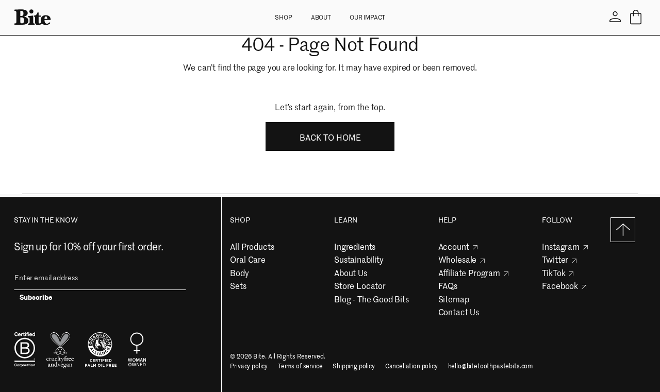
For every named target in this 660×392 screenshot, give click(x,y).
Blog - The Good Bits (371, 298)
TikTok (553, 272)
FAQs (447, 285)
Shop (283, 17)
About (321, 17)
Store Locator (360, 285)
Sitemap (453, 298)
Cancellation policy (411, 366)
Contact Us (458, 311)
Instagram (561, 246)
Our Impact (367, 17)
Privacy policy (249, 366)
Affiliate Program (469, 272)
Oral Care (248, 259)
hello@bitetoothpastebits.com (490, 366)
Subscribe (36, 299)
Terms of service (300, 366)
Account (453, 246)
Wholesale (457, 259)
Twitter (555, 259)
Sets (238, 285)
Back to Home (330, 137)
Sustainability (359, 259)
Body (239, 272)
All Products (252, 246)
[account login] (615, 17)
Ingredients (354, 246)
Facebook (560, 285)
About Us (350, 272)
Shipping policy (354, 366)
